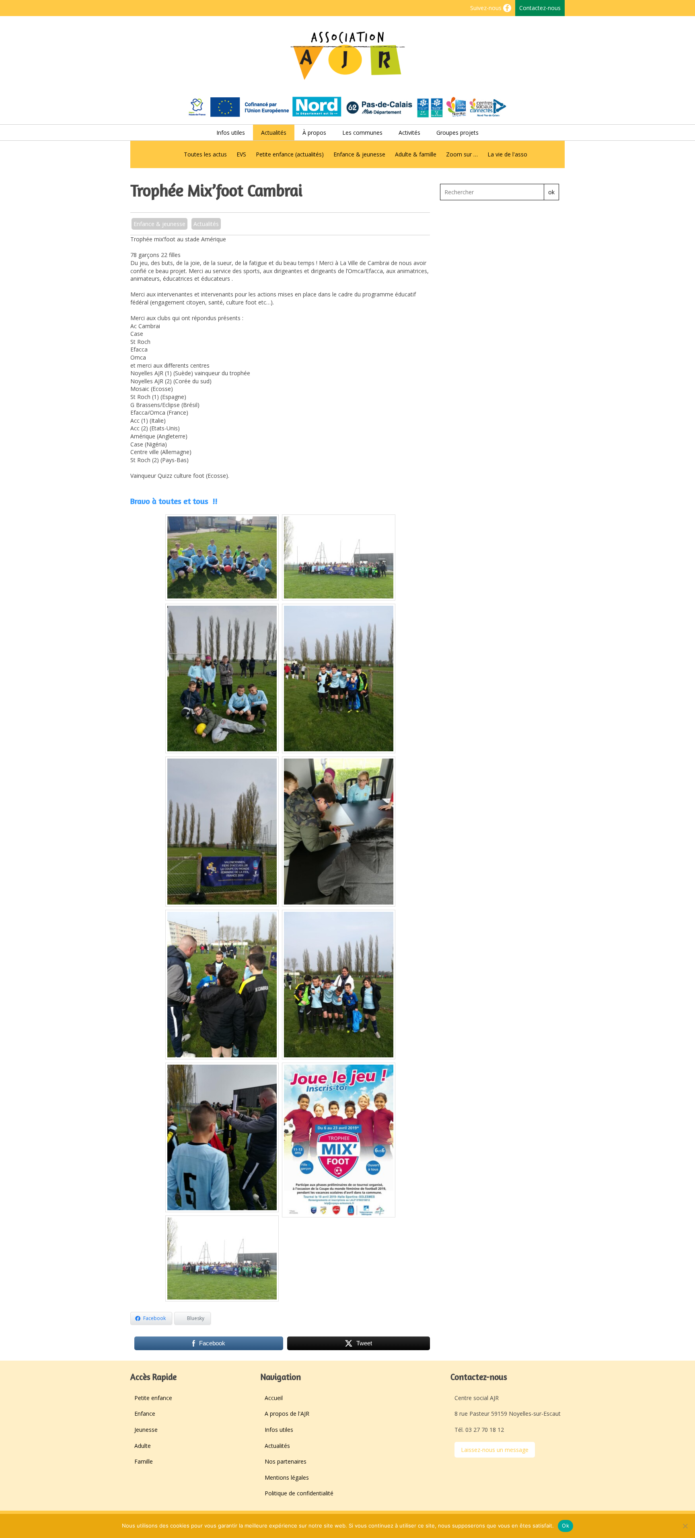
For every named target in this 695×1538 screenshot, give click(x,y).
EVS (241, 154)
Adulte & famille (415, 154)
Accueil (274, 1398)
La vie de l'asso (507, 154)
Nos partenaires (285, 1461)
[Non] (685, 1526)
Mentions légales (287, 1477)
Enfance (144, 1413)
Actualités (273, 132)
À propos (314, 132)
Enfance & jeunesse (359, 154)
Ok (565, 1525)
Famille (143, 1461)
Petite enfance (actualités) (290, 154)
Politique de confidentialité (299, 1493)
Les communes (362, 132)
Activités (409, 132)
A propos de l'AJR (287, 1413)
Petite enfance (153, 1398)
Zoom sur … (462, 154)
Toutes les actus (205, 154)
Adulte (142, 1446)
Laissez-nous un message (494, 1450)
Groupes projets (457, 132)
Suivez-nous (486, 8)
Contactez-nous (540, 8)
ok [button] (551, 192)
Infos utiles (230, 132)
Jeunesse (146, 1429)
